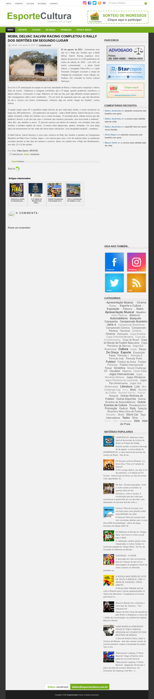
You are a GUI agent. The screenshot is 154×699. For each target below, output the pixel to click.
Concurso (122, 334)
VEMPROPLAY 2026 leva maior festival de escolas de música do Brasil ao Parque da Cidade (130, 440)
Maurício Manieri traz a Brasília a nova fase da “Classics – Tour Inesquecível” (130, 605)
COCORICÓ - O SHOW (126, 555)
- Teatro (138, 309)
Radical (123, 408)
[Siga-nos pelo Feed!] (100, 4)
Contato (54, 4)
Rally (133, 408)
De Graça (42, 4)
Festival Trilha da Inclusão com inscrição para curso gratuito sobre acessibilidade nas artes (131, 511)
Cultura (30, 4)
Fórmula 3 (136, 355)
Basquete (135, 318)
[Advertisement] (125, 170)
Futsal (108, 368)
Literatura (126, 386)
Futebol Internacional (131, 364)
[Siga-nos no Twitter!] (95, 4)
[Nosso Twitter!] (114, 291)
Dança (142, 349)
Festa (112, 355)
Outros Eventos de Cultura (125, 403)
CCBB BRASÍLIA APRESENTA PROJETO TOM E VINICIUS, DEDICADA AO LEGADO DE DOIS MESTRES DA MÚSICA (131, 630)
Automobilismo (119, 318)
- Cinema (140, 302)
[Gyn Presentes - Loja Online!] (125, 96)
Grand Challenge (136, 368)
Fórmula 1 (123, 355)
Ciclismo (136, 330)
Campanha (111, 321)
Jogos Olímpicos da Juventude (121, 380)
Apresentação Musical (119, 312)
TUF (142, 417)
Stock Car (132, 414)
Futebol (111, 361)
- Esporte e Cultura (129, 305)
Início (8, 4)
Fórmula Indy (116, 358)
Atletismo (134, 315)
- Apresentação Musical (119, 302)
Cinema (110, 334)
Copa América (137, 334)
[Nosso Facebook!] (114, 271)
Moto (133, 389)
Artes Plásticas (119, 315)
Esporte (19, 4)
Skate (121, 414)
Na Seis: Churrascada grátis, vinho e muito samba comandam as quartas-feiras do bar (131, 487)
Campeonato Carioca (118, 327)
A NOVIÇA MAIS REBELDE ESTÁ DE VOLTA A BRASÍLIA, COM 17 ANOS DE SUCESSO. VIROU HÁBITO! (131, 580)
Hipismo (126, 371)
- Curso (112, 305)
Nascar (141, 392)
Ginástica (119, 368)
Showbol (111, 414)
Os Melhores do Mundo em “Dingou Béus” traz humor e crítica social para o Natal (131, 534)
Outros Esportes (126, 399)
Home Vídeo (140, 371)
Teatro (126, 417)
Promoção (66, 29)
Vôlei (137, 421)
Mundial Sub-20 (126, 392)
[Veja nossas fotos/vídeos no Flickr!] (105, 4)
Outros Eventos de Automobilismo (125, 400)
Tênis (135, 417)
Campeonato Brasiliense (131, 324)
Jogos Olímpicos (135, 377)
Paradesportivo (137, 405)
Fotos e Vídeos (84, 29)
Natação (113, 395)
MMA (125, 389)
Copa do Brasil (131, 339)
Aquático (141, 312)
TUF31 (107, 420)
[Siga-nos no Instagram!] (85, 4)
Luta (137, 386)
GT (106, 371)
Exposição (139, 352)
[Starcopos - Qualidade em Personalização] (125, 78)
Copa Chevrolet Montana (119, 336)
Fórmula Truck (134, 358)
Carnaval (125, 330)
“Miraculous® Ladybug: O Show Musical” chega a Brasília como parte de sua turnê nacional (129, 655)
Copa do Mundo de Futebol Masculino (125, 341)
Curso (133, 349)
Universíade (126, 420)
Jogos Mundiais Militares (124, 375)
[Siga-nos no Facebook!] (90, 4)
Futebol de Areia (127, 361)
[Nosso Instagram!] (136, 271)
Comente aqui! (45, 45)
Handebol (115, 371)
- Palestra (126, 309)
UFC (115, 420)
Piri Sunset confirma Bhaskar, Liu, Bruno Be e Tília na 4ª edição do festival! (130, 464)
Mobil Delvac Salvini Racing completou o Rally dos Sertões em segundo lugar (52, 38)
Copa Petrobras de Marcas (127, 344)
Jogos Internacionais (121, 374)
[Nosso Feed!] (136, 291)
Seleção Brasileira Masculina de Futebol (127, 409)
